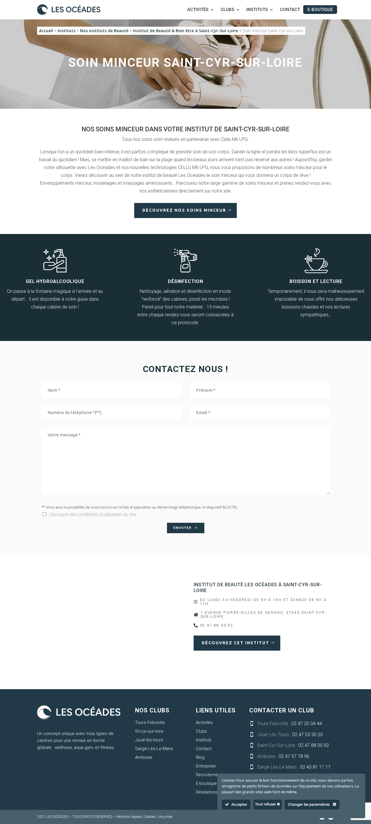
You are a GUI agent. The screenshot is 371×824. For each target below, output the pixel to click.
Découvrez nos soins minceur (184, 210)
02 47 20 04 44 (306, 723)
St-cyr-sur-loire (149, 731)
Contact (290, 10)
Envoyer (182, 528)
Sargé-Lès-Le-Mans (154, 748)
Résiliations (207, 792)
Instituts (257, 10)
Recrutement (209, 774)
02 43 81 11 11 (315, 767)
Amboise (143, 757)
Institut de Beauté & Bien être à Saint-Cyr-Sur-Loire (185, 30)
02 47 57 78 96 (294, 756)
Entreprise (206, 766)
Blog (200, 757)
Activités (197, 10)
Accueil (46, 30)
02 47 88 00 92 (313, 745)
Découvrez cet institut (235, 642)
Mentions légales (128, 817)
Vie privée (165, 817)
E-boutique (320, 9)
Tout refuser (266, 804)
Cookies (150, 817)
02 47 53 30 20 (307, 734)
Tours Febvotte (150, 722)
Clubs (227, 10)
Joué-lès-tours (149, 740)
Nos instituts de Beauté (104, 30)
